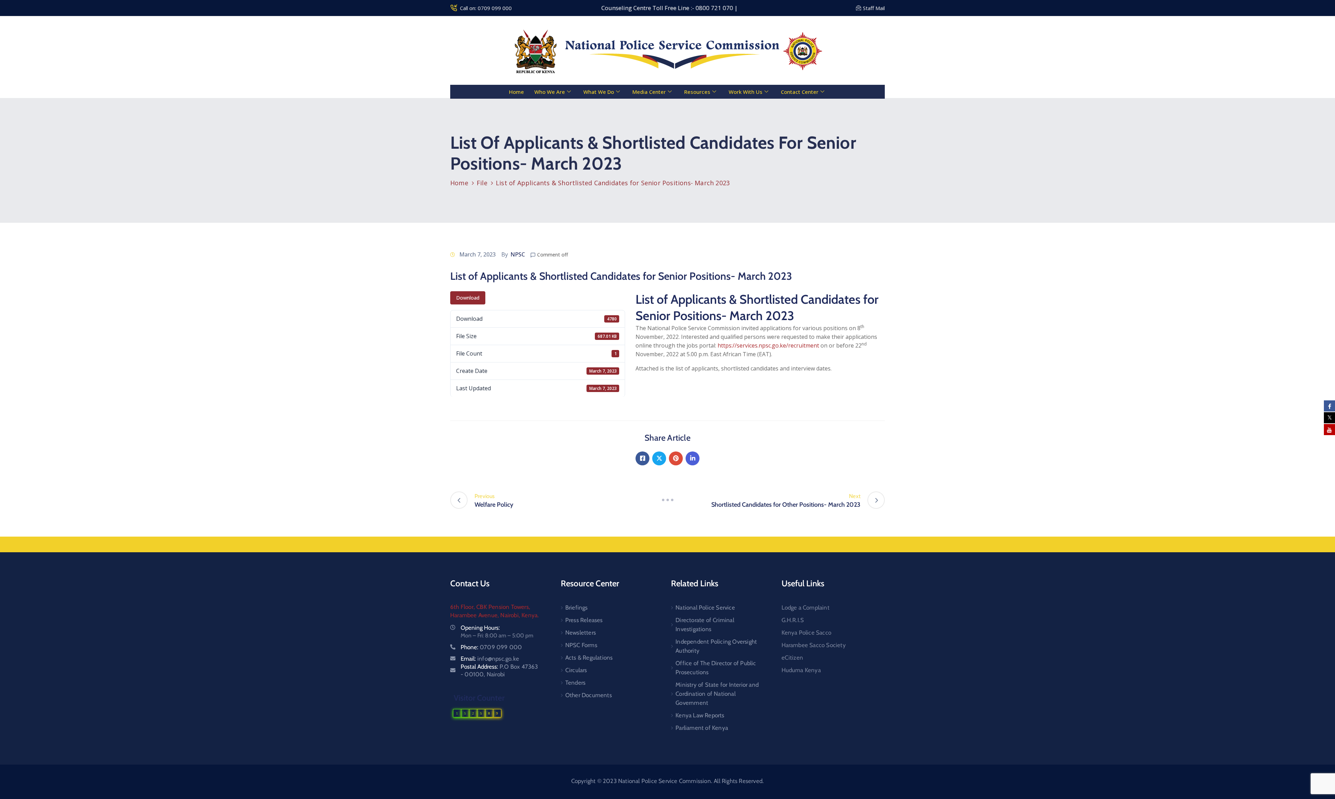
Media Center (649, 91)
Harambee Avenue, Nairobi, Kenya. (494, 615)
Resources (697, 91)
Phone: (491, 647)
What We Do (598, 91)
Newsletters (580, 632)
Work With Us (745, 91)
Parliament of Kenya (701, 727)
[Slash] (667, 500)
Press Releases (584, 620)
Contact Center (799, 91)
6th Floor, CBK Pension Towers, (490, 606)
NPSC (517, 254)
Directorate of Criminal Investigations (704, 625)
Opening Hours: (480, 627)
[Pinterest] (676, 458)
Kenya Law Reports (699, 715)
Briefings (576, 607)
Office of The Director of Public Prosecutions (715, 668)
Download (467, 297)
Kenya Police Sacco (807, 632)
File (482, 183)
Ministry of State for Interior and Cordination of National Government (717, 693)
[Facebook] (642, 458)
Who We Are (549, 91)
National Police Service (705, 607)
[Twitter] (659, 458)
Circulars (576, 670)
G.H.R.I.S (793, 620)
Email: (490, 658)
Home (516, 91)
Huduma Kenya (801, 670)
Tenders (575, 682)
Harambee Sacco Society (814, 645)
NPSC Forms (581, 645)
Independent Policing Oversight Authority (716, 646)
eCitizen (792, 657)
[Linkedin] (692, 458)
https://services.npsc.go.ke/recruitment (768, 345)
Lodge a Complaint (806, 607)
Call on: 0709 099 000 (486, 8)
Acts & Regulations (589, 657)
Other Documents (588, 695)
